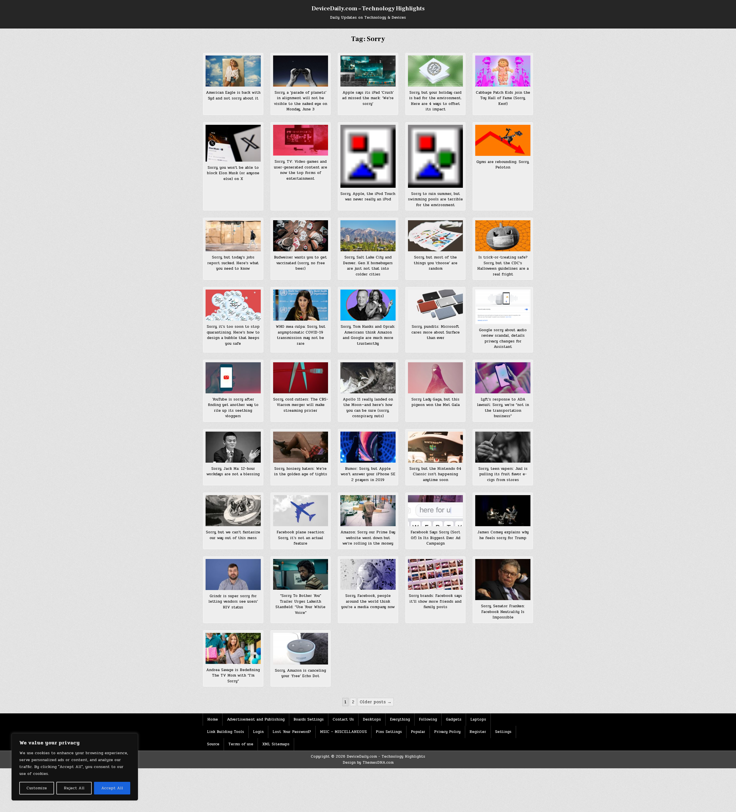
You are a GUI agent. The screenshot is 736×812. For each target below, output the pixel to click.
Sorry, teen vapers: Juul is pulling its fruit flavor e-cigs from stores (503, 474)
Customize (36, 788)
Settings (503, 732)
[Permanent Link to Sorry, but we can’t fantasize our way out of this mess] (233, 510)
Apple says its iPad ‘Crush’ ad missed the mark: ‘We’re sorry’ (368, 98)
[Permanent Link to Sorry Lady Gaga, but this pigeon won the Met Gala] (435, 377)
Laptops (478, 719)
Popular (418, 732)
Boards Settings (309, 719)
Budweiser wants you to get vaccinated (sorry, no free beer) (300, 262)
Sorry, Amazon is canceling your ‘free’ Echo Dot (300, 673)
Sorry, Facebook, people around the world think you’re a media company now (368, 601)
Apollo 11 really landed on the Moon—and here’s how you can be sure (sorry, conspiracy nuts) (368, 408)
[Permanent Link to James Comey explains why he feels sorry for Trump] (502, 510)
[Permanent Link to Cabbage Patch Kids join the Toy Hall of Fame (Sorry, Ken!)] (502, 71)
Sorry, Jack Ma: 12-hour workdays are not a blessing (233, 471)
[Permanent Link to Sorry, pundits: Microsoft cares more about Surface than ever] (435, 305)
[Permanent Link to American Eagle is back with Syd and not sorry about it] (233, 71)
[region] (75, 766)
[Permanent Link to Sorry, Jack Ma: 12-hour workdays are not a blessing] (233, 447)
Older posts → (376, 701)
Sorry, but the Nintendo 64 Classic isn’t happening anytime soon (435, 474)
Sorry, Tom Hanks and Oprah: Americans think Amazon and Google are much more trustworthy (368, 335)
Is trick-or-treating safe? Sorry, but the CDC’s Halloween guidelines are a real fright (503, 265)
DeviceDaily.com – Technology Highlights (368, 8)
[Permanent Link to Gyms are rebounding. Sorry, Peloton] (502, 140)
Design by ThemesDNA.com (368, 762)
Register (477, 732)
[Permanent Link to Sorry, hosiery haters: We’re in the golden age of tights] (300, 447)
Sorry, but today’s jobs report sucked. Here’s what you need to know (233, 262)
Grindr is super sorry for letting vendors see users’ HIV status (233, 601)
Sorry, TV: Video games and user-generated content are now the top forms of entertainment (300, 170)
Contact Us (343, 719)
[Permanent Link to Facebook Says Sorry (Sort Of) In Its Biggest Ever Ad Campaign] (435, 510)
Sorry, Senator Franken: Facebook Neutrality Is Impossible (503, 611)
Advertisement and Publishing (256, 719)
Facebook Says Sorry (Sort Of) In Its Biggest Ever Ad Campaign (435, 537)
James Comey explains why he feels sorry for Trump (503, 535)
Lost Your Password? (292, 732)
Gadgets (453, 719)
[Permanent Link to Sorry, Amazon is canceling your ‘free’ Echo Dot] (300, 648)
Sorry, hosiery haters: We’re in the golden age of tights (300, 471)
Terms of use (240, 744)
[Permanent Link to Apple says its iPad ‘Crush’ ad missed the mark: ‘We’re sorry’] (368, 71)
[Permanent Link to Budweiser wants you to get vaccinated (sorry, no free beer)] (300, 235)
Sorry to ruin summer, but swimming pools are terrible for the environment (435, 199)
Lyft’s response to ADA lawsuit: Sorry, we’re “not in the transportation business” (503, 408)
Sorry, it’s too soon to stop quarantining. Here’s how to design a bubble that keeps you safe (233, 335)
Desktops (372, 719)
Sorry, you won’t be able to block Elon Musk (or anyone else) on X (233, 173)
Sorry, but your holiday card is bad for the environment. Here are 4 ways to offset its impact (435, 101)
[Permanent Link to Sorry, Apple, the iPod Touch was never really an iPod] (368, 156)
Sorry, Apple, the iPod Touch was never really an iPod (367, 196)
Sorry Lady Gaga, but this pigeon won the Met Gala (435, 402)
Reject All (74, 788)
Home (212, 719)
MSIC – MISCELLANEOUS (343, 732)
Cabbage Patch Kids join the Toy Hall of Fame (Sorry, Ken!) (503, 98)
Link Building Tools (225, 732)
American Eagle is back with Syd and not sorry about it (233, 95)
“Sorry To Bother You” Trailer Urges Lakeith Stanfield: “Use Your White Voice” (300, 604)
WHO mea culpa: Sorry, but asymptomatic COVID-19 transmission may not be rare (300, 335)
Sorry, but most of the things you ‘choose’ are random (435, 262)
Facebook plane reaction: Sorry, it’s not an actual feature (301, 537)
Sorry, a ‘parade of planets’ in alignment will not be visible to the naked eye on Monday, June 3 (300, 101)
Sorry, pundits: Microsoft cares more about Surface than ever (435, 332)
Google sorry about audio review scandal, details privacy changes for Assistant (503, 338)
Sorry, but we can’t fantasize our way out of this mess (233, 535)
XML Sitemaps (276, 744)
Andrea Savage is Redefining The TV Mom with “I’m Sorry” (233, 675)
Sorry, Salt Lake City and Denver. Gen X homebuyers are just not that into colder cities (368, 265)
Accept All (112, 788)
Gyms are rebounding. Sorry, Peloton (502, 165)
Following (428, 719)
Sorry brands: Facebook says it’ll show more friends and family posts (435, 601)
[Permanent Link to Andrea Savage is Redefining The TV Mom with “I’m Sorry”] (233, 648)
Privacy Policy (447, 732)
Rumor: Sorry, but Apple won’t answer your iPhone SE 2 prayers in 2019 (368, 474)
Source (213, 744)
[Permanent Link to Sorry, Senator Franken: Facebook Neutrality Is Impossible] (502, 579)
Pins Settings (389, 732)
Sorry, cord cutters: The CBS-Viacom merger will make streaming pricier (300, 405)
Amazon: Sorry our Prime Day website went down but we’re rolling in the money (367, 537)
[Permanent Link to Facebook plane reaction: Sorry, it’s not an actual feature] (300, 510)
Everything (400, 719)
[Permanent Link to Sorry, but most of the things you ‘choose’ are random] (435, 235)
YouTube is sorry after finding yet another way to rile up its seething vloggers (233, 408)
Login (258, 732)
